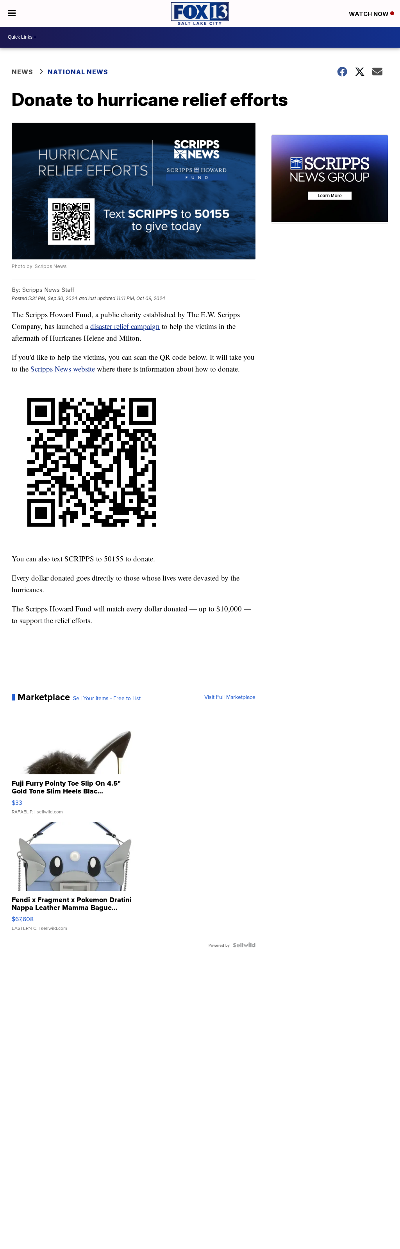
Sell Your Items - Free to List (107, 698)
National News (78, 72)
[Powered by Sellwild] (244, 945)
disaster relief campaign (125, 326)
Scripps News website (62, 368)
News (22, 72)
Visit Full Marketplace (229, 697)
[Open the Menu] (12, 13)
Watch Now (369, 14)
